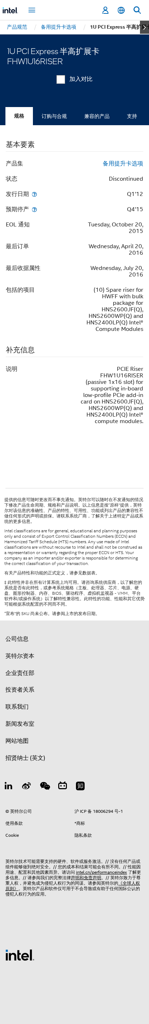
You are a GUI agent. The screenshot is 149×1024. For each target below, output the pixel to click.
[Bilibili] (62, 787)
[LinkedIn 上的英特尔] (9, 787)
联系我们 (17, 706)
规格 (19, 115)
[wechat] (44, 787)
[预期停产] (34, 209)
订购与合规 (54, 116)
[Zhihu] (80, 787)
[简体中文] (121, 10)
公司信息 (17, 639)
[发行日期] (34, 194)
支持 (132, 116)
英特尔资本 (19, 656)
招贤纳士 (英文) (25, 758)
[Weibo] (27, 787)
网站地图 (17, 741)
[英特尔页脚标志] (19, 954)
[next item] (144, 27)
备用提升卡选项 (123, 163)
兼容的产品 (97, 116)
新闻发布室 (19, 724)
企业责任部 (19, 673)
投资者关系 (19, 689)
